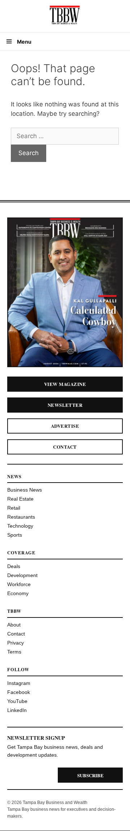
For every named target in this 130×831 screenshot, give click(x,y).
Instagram (18, 683)
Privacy (15, 643)
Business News (24, 490)
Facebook (18, 692)
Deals (13, 566)
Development (22, 575)
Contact (65, 446)
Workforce (19, 584)
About (14, 625)
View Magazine (65, 384)
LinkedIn (17, 710)
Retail (13, 508)
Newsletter (65, 404)
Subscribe (90, 775)
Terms (14, 652)
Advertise (65, 425)
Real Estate (20, 499)
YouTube (17, 701)
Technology (20, 526)
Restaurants (21, 517)
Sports (14, 535)
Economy (18, 593)
